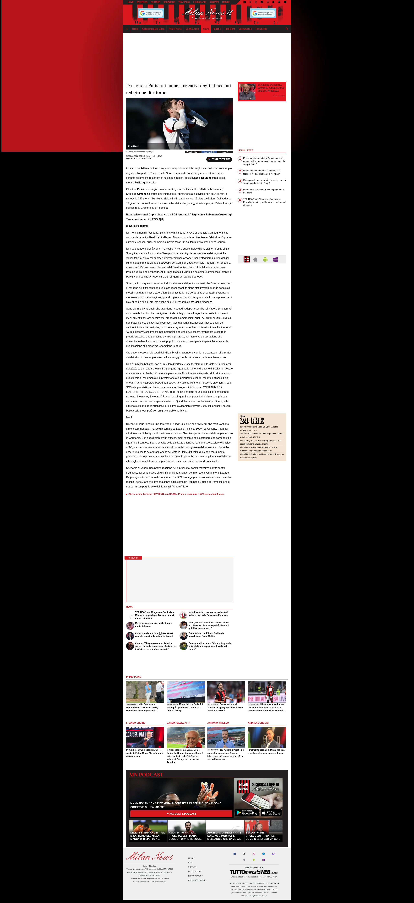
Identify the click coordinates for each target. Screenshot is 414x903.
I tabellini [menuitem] (230, 28)
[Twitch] (268, 2)
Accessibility (194, 871)
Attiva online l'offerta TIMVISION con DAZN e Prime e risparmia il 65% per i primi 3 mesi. (176, 494)
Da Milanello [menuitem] (192, 28)
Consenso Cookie (197, 880)
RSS (190, 863)
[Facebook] (244, 2)
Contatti (192, 867)
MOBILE (226, 2)
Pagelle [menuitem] (217, 28)
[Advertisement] (262, 286)
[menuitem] (127, 29)
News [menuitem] (206, 28)
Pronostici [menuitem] (261, 28)
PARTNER (155, 2)
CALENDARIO (199, 2)
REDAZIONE (169, 2)
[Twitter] (250, 2)
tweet (224, 152)
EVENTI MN (142, 2)
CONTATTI (214, 2)
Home (131, 2)
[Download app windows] (285, 2)
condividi (208, 152)
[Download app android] (279, 2)
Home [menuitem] (135, 28)
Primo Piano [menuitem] (175, 28)
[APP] (247, 259)
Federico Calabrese (138, 159)
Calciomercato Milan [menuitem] (153, 28)
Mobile (191, 858)
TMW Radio (184, 2)
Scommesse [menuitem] (245, 28)
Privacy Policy (195, 876)
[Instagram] (256, 2)
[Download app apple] (274, 2)
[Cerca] (287, 29)
